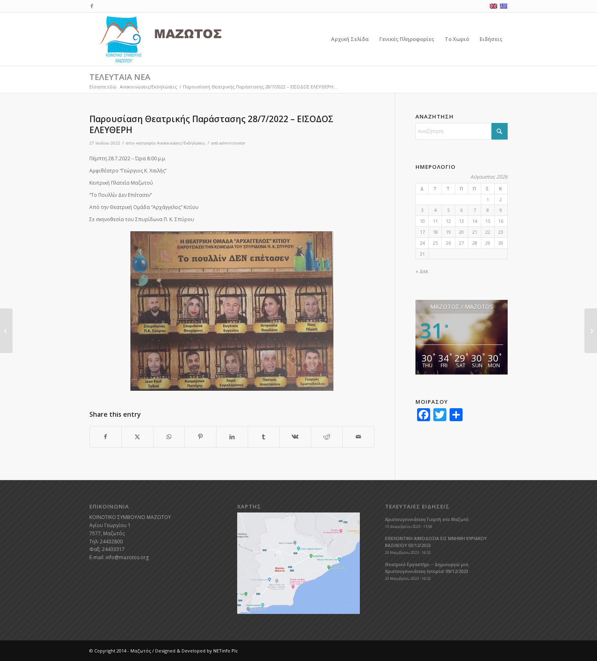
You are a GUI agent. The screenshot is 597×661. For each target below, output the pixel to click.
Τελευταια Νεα (119, 76)
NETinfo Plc (225, 651)
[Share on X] (137, 436)
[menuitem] (350, 39)
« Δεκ (421, 271)
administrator (232, 143)
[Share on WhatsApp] (169, 436)
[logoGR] (178, 39)
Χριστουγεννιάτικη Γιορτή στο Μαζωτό (427, 519)
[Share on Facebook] (105, 436)
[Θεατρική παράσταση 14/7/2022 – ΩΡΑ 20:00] (6, 330)
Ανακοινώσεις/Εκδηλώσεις (181, 143)
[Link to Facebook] (92, 6)
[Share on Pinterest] (200, 436)
